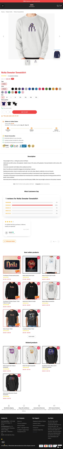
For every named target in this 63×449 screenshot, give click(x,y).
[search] (58, 6)
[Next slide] (59, 36)
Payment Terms (36, 423)
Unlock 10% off (3, 442)
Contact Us (35, 427)
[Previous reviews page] (51, 241)
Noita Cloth (9, 12)
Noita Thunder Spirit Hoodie (48, 275)
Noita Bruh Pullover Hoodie (29, 301)
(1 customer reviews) (13, 76)
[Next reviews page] (58, 241)
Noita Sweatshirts (19, 12)
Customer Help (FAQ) (38, 429)
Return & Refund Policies (39, 425)
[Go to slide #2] (35, 62)
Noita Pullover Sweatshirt (48, 301)
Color (2, 86)
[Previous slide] (3, 36)
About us (19, 421)
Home (2, 12)
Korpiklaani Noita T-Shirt (28, 329)
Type (2, 81)
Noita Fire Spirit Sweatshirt (29, 365)
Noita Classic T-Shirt (8, 329)
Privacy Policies (21, 425)
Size (2, 94)
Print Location (4, 99)
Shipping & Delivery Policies (39, 421)
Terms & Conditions (22, 423)
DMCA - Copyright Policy (23, 427)
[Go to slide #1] (27, 62)
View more (31, 336)
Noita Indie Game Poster (28, 275)
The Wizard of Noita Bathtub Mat (11, 275)
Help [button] (60, 447)
